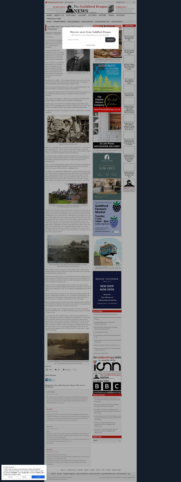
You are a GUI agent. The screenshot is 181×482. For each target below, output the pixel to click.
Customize (10, 476)
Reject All (24, 476)
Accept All (38, 476)
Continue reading (90, 45)
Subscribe (110, 40)
